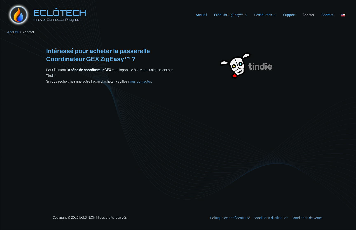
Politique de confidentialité (230, 218)
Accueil (201, 15)
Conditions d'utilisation (271, 218)
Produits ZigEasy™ (228, 15)
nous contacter (139, 81)
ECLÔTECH (59, 12)
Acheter (308, 15)
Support (289, 15)
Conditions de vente (307, 218)
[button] (245, 15)
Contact (327, 15)
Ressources (263, 15)
